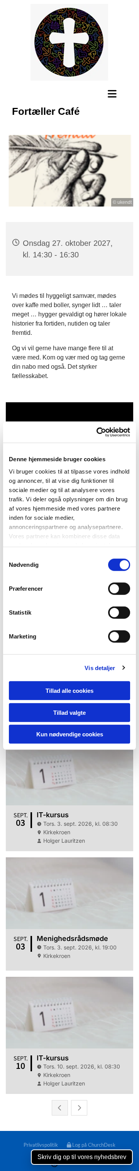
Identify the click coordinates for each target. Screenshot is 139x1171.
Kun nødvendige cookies (69, 734)
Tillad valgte (69, 712)
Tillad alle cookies (69, 690)
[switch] (119, 589)
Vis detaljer (100, 667)
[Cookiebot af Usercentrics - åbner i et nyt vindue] (98, 432)
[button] (69, 94)
